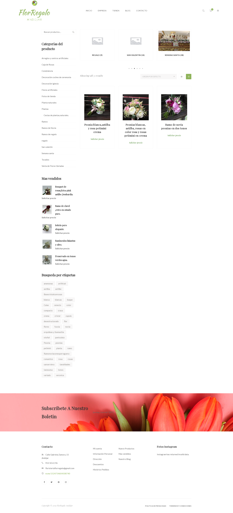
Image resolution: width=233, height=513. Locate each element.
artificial (62, 283)
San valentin (47, 147)
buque (70, 299)
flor (65, 321)
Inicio (89, 10)
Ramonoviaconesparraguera (56, 353)
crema (46, 316)
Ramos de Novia (49, 128)
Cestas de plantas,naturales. (56, 115)
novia (67, 326)
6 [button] (142, 68)
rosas (70, 359)
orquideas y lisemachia (54, 332)
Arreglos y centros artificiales (55, 58)
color (68, 305)
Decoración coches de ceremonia (56, 77)
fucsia (57, 326)
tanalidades (65, 364)
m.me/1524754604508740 (57, 473)
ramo (69, 348)
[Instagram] (65, 482)
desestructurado (51, 321)
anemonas (48, 283)
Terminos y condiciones (180, 506)
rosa (60, 359)
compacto (48, 310)
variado (47, 375)
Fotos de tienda (49, 96)
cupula (68, 316)
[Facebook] (44, 482)
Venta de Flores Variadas (53, 166)
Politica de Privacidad (155, 506)
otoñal (47, 337)
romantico (48, 359)
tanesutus (48, 370)
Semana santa (48, 153)
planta (59, 348)
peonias (59, 343)
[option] (97, 45)
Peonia (47, 343)
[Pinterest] (58, 482)
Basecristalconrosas (53, 294)
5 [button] (139, 68)
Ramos (45, 121)
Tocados (45, 159)
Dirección (97, 459)
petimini (47, 348)
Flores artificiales (49, 90)
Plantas (45, 109)
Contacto (141, 10)
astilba (47, 289)
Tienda (115, 10)
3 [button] (134, 68)
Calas (46, 305)
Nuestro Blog (125, 459)
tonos (60, 370)
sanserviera (49, 364)
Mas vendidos (125, 454)
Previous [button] (76, 49)
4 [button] (137, 68)
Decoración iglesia (50, 83)
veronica (60, 375)
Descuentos (98, 464)
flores (46, 326)
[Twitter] (51, 482)
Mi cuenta (97, 448)
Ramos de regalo (49, 134)
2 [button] (131, 68)
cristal (57, 316)
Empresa (102, 10)
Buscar (73, 32)
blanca (47, 299)
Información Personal (102, 454)
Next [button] (195, 49)
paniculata (59, 337)
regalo (45, 140)
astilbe (58, 289)
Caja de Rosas (48, 64)
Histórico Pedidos (101, 469)
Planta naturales (49, 102)
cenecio (57, 305)
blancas (58, 299)
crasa (60, 310)
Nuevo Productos (126, 448)
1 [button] (129, 68)
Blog (127, 10)
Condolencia (47, 71)
